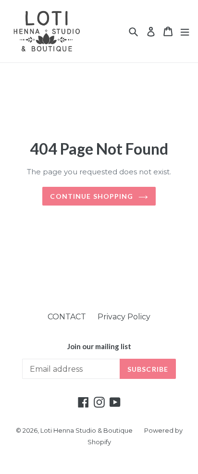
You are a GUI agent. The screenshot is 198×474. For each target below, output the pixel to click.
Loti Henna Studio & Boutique (86, 430)
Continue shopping (91, 196)
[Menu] (184, 31)
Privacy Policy (124, 316)
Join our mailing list (99, 346)
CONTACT (67, 316)
